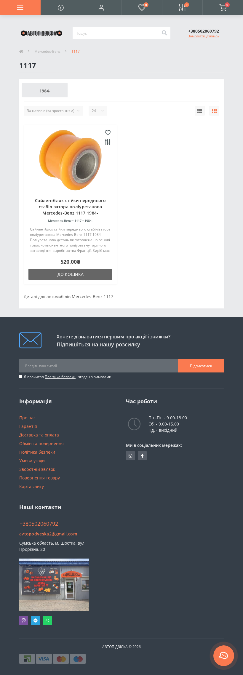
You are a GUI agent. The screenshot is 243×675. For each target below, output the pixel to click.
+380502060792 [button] (39, 523)
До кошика (70, 274)
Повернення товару (39, 478)
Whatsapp (47, 620)
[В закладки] (107, 133)
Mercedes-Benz (47, 51)
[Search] (164, 33)
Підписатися (201, 365)
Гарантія (28, 426)
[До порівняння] (107, 142)
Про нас (27, 417)
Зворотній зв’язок (37, 469)
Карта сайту (31, 486)
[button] (101, 7)
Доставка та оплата (39, 435)
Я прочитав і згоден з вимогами (67, 376)
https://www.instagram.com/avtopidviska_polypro (130, 455)
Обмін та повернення (41, 443)
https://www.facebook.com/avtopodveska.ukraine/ (142, 455)
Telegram (35, 620)
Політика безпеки (60, 376)
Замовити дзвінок (203, 36)
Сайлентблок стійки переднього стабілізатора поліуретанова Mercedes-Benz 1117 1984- (70, 207)
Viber (23, 620)
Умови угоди (32, 460)
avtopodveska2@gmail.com (48, 534)
